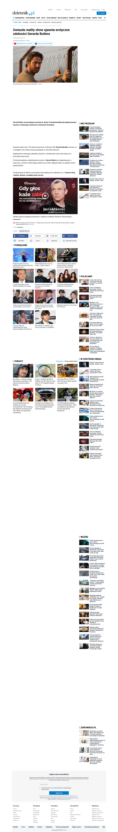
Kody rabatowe (55, 810)
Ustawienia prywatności (92, 827)
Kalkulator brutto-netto (97, 818)
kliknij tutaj (68, 799)
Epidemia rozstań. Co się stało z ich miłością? (67, 306)
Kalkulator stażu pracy (97, 812)
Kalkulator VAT (95, 814)
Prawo (71, 808)
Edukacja (53, 812)
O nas (23, 827)
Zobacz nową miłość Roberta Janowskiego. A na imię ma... (22, 306)
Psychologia (73, 818)
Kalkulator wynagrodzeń (98, 820)
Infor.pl (15, 808)
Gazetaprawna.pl (17, 810)
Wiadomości (36, 814)
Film (52, 818)
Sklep (103, 9)
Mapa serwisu (76, 827)
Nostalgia (25, 22)
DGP (76, 9)
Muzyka (53, 820)
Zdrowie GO (33, 22)
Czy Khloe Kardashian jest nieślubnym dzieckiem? (65, 285)
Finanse (72, 810)
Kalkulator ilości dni (96, 810)
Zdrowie (35, 818)
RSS (104, 827)
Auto (34, 808)
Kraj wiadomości (71, 361)
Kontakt (15, 827)
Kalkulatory (95, 806)
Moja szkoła (54, 814)
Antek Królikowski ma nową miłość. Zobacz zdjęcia (43, 264)
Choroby (72, 816)
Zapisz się (59, 793)
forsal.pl (59, 9)
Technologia (36, 810)
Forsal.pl (15, 814)
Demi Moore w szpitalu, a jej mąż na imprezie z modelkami (44, 326)
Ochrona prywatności (62, 827)
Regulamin (49, 827)
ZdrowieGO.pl (84, 9)
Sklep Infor (16, 820)
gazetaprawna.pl (95, 9)
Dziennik (15, 25)
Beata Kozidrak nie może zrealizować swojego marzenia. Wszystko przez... (23, 265)
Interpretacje (16, 818)
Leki (71, 812)
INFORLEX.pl (68, 9)
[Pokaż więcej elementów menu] (104, 18)
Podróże (35, 820)
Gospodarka (36, 812)
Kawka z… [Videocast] (43, 22)
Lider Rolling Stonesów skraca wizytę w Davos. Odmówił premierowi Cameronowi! (66, 265)
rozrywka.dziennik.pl (23, 25)
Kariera (40, 827)
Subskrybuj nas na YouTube (24, 43)
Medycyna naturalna (75, 814)
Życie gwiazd (54, 816)
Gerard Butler (24, 231)
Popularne (59, 361)
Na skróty (16, 806)
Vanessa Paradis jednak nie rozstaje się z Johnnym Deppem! (43, 286)
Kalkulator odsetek (96, 816)
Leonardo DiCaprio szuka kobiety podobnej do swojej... (22, 285)
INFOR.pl (50, 9)
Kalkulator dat (95, 808)
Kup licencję (31, 224)
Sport (34, 816)
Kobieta (53, 808)
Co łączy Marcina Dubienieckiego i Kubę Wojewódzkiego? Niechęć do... (23, 327)
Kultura (53, 822)
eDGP (14, 812)
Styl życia (72, 820)
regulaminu (60, 788)
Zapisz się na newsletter (45, 43)
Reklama (31, 827)
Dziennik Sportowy (56, 22)
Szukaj (102, 13)
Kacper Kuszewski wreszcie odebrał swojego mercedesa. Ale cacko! (44, 306)
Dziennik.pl (36, 806)
